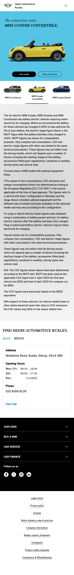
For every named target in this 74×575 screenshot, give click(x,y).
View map (11, 404)
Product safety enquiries (37, 550)
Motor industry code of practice (37, 520)
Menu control (66, 6)
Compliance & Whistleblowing (37, 557)
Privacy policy (37, 505)
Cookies (37, 513)
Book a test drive (50, 74)
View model (24, 74)
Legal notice (37, 498)
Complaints (37, 542)
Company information (37, 527)
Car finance (12, 456)
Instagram (21, 474)
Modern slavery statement (37, 535)
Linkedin (29, 474)
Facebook (6, 474)
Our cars (10, 426)
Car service (12, 446)
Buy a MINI (10, 436)
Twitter (14, 474)
